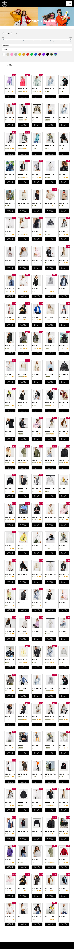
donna (7, 33)
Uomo (15, 33)
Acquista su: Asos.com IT (10, 96)
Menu (70, 3)
